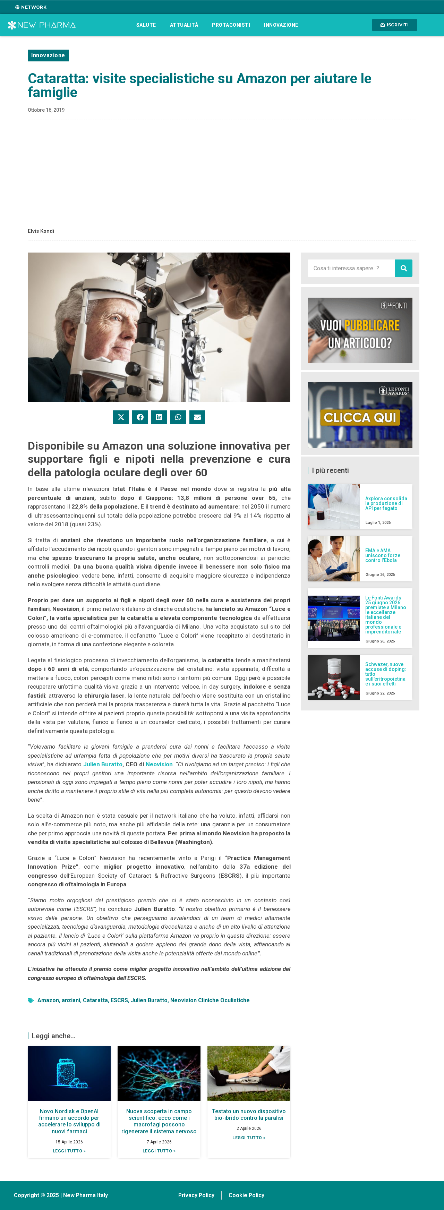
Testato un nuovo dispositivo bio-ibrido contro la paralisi (249, 1114)
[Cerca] (403, 268)
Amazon (48, 1000)
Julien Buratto (103, 764)
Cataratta (95, 1000)
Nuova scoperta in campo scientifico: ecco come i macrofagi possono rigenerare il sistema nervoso (159, 1121)
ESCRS (119, 1000)
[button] (121, 417)
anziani (71, 1000)
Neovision (159, 764)
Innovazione (281, 25)
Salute (146, 25)
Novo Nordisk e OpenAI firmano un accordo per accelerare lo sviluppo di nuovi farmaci (69, 1121)
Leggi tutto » (69, 1151)
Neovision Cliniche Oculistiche (210, 1000)
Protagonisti (231, 25)
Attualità (184, 25)
